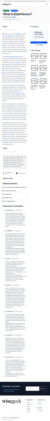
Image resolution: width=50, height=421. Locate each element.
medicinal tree (11, 35)
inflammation (21, 74)
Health (28, 402)
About (39, 402)
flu (14, 85)
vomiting (17, 62)
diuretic (4, 72)
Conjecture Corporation (14, 417)
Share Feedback (22, 173)
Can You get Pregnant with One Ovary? (42, 86)
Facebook (40, 410)
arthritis (10, 134)
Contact (40, 404)
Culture (28, 410)
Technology (29, 404)
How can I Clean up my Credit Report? (42, 61)
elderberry (18, 33)
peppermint (19, 93)
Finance (28, 406)
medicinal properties (13, 56)
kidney (16, 80)
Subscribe (39, 42)
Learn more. (44, 1)
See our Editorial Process (8, 173)
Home (28, 412)
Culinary (28, 408)
